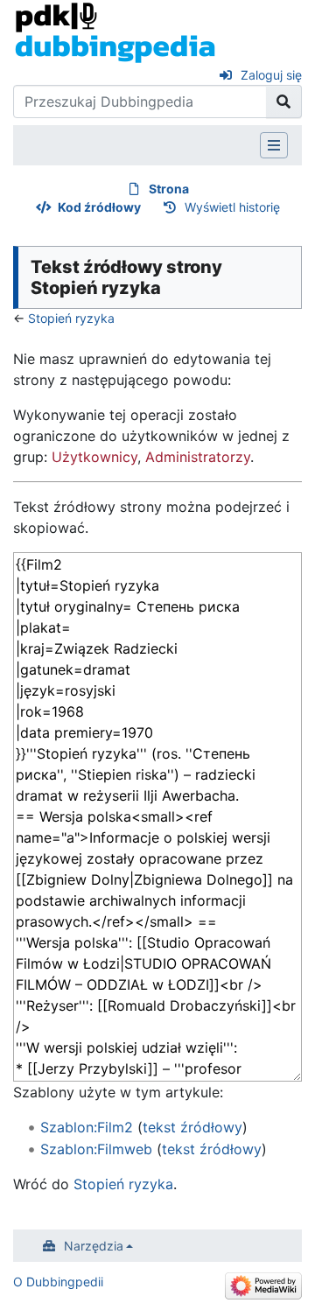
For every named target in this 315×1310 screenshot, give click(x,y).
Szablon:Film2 (86, 1127)
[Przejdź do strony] (284, 101)
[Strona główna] (115, 31)
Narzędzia (93, 1245)
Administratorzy (197, 457)
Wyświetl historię (232, 207)
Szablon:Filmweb (96, 1149)
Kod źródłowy (99, 207)
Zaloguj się (271, 74)
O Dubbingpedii (58, 1281)
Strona (169, 188)
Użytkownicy (94, 457)
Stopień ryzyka (71, 318)
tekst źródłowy (192, 1127)
